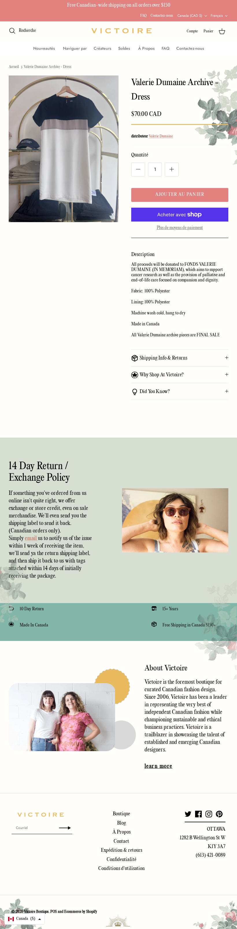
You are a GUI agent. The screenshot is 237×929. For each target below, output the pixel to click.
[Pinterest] (219, 814)
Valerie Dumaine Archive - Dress (47, 67)
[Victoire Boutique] (121, 31)
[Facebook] (198, 814)
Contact (121, 841)
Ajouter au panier (179, 194)
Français (217, 15)
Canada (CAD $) (189, 15)
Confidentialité (121, 859)
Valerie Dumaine (161, 136)
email (31, 538)
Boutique (121, 814)
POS (53, 912)
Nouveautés (44, 48)
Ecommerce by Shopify (80, 912)
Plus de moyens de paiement (180, 228)
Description (143, 254)
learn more (158, 766)
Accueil (14, 67)
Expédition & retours (121, 850)
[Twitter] (188, 814)
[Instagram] (208, 814)
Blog (121, 823)
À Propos (146, 48)
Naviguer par (75, 48)
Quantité (139, 155)
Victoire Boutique (36, 912)
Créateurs (102, 48)
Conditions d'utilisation (121, 868)
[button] (25, 919)
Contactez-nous (162, 16)
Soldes (124, 48)
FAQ (143, 16)
